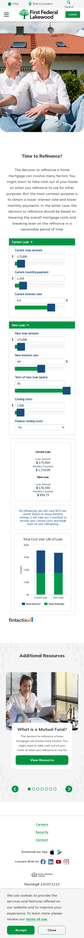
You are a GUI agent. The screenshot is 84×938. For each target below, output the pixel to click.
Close (52, 930)
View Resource (42, 760)
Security (42, 832)
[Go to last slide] (15, 789)
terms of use (36, 919)
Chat (16, 3)
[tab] (29, 789)
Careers (42, 824)
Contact (42, 840)
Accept (21, 930)
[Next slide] (68, 789)
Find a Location (43, 3)
